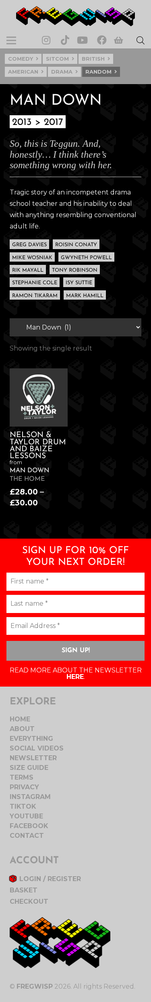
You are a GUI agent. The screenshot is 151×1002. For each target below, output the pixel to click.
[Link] (75, 16)
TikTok (23, 806)
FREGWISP (35, 986)
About (22, 729)
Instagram (30, 797)
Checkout (29, 901)
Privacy (24, 787)
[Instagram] (46, 40)
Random (98, 72)
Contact (27, 835)
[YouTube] (82, 40)
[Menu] (11, 40)
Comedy (20, 59)
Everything (31, 738)
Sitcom (57, 59)
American (23, 72)
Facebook (29, 826)
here (75, 677)
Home (20, 719)
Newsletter (33, 758)
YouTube (26, 816)
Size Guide (29, 768)
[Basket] (119, 41)
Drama (61, 72)
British (93, 59)
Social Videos (37, 748)
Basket (23, 890)
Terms (21, 777)
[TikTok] (65, 40)
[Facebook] (102, 40)
